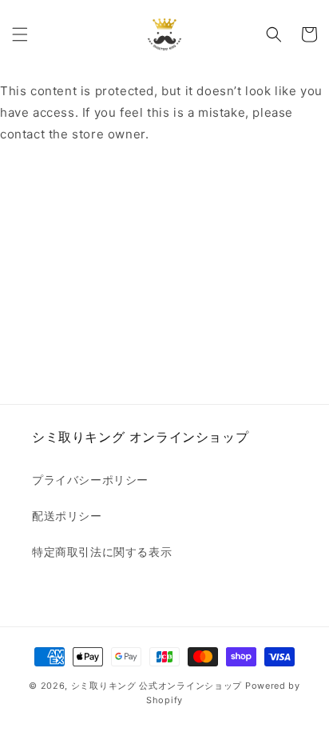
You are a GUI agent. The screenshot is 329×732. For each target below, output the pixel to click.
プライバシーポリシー (90, 479)
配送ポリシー (67, 515)
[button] (20, 34)
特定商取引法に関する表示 (102, 551)
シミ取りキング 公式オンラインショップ (156, 685)
